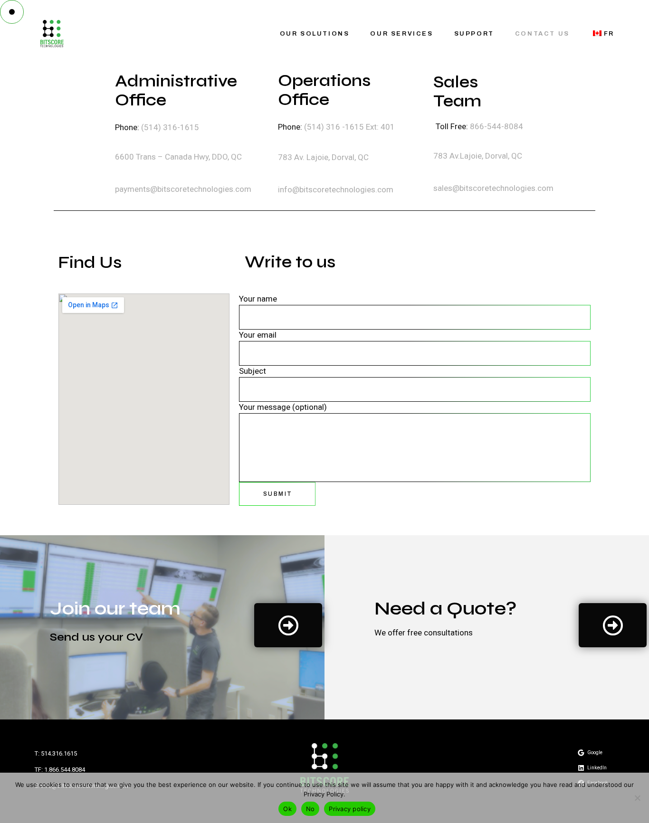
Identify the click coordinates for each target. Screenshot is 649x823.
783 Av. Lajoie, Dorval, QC (324, 157)
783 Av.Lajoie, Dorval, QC (477, 156)
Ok (287, 809)
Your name (258, 299)
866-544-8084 (496, 126)
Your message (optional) (283, 407)
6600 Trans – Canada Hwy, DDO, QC (178, 156)
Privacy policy (350, 809)
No (310, 809)
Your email (258, 335)
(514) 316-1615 (169, 127)
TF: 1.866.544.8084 (60, 769)
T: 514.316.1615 (56, 753)
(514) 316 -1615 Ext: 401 (349, 127)
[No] (637, 798)
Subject (252, 371)
